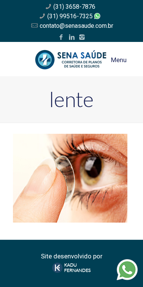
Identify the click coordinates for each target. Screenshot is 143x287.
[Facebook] (61, 37)
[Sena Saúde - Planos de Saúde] (71, 59)
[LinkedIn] (71, 37)
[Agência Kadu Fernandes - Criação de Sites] (71, 270)
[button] (16, 24)
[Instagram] (82, 37)
